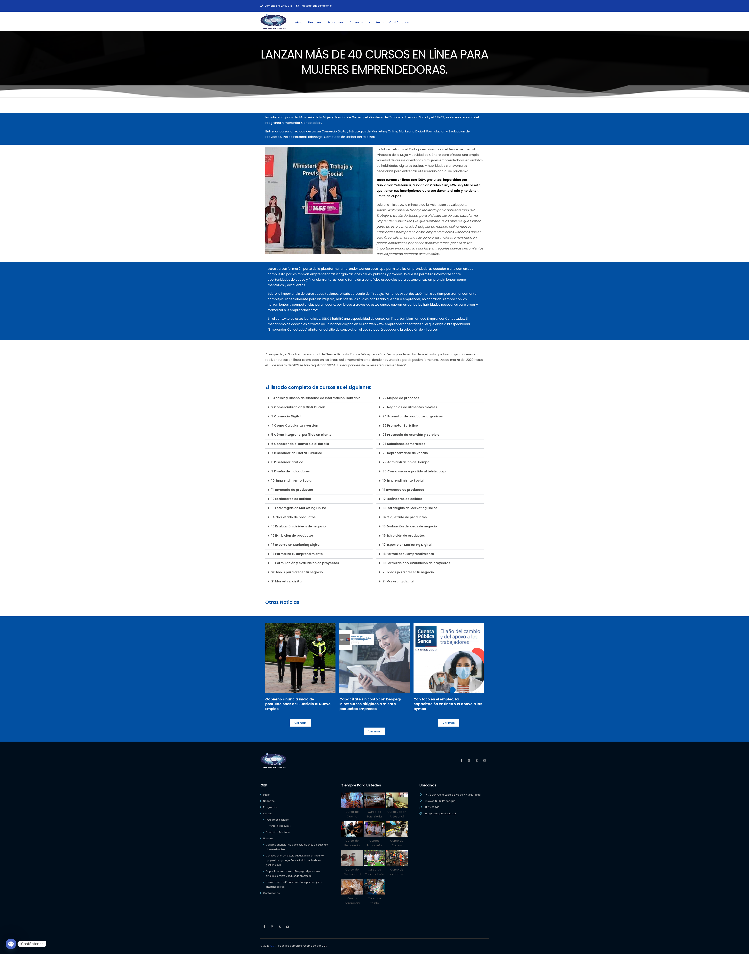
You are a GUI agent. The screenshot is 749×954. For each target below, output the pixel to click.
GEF (272, 945)
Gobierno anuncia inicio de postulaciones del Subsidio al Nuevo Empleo (297, 847)
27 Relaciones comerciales (403, 444)
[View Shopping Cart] (484, 21)
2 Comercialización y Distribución (298, 407)
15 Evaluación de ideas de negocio (298, 526)
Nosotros (269, 801)
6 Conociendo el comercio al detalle (300, 444)
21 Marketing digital (286, 581)
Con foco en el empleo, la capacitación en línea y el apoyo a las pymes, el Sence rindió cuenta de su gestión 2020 (295, 860)
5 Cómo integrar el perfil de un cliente (301, 434)
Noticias (268, 838)
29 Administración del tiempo (406, 462)
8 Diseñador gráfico (287, 462)
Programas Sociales (277, 819)
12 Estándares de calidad (291, 499)
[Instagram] (469, 760)
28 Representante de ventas (405, 453)
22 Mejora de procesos (400, 398)
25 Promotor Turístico (400, 425)
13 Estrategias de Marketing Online (298, 508)
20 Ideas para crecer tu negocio (297, 572)
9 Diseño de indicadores (290, 471)
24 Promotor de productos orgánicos (412, 416)
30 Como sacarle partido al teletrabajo (414, 471)
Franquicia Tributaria (278, 832)
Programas (270, 807)
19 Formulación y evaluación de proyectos (305, 563)
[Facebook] (461, 760)
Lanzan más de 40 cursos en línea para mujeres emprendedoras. (294, 884)
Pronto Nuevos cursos (280, 825)
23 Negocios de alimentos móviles (409, 407)
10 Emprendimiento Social (291, 480)
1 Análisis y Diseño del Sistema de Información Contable (315, 398)
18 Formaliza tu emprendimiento (297, 554)
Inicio (266, 795)
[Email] (485, 760)
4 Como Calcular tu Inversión (294, 425)
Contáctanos (271, 893)
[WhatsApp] (477, 760)
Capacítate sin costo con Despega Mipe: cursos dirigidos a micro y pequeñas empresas (293, 874)
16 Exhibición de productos (292, 535)
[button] (319, 398)
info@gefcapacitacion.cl (316, 6)
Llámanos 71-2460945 (278, 6)
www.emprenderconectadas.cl (400, 324)
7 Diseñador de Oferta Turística (296, 453)
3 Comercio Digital (286, 416)
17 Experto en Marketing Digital (295, 544)
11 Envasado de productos (292, 489)
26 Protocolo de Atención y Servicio (410, 434)
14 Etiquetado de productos (293, 517)
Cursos (267, 813)
